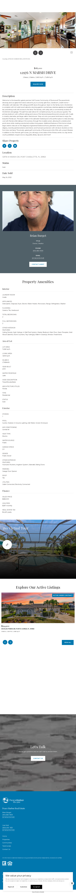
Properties (6, 839)
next (40, 53)
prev (35, 53)
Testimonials (6, 846)
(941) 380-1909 (38, 251)
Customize (23, 887)
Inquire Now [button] (38, 84)
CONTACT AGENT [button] (38, 264)
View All (67, 642)
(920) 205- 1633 (7, 828)
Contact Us (6, 849)
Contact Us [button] (38, 758)
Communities (7, 843)
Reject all (11, 887)
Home (4, 836)
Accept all (36, 887)
